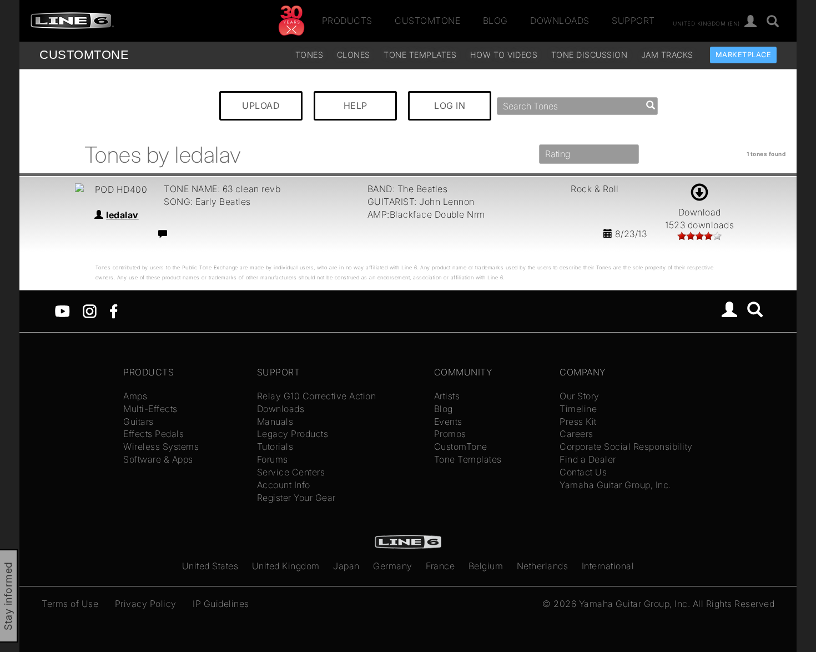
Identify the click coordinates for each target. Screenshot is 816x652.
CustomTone (427, 20)
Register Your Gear (296, 497)
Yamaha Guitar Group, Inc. (615, 484)
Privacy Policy (146, 603)
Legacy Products (293, 433)
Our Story (580, 396)
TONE (84, 55)
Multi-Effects (150, 408)
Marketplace (744, 55)
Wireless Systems (161, 446)
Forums (272, 459)
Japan (346, 565)
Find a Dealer (588, 459)
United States (210, 565)
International (608, 565)
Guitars (138, 421)
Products (347, 20)
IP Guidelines (221, 603)
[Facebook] (113, 310)
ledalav (122, 214)
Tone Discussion (589, 54)
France (440, 565)
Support (633, 20)
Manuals (275, 421)
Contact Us (583, 472)
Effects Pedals (153, 433)
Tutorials (275, 446)
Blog (495, 20)
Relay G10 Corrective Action (316, 396)
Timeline (578, 408)
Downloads (560, 20)
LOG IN (449, 105)
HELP (355, 105)
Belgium (486, 565)
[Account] (750, 21)
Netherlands (542, 565)
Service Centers (291, 472)
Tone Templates (420, 54)
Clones (353, 54)
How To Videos (504, 54)
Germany (392, 565)
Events (448, 421)
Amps (135, 396)
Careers (576, 433)
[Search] (773, 21)
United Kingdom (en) (706, 22)
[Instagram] (89, 310)
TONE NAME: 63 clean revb (222, 188)
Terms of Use (70, 603)
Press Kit (578, 421)
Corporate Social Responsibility (626, 446)
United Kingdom (286, 565)
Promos (450, 433)
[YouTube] (62, 310)
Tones (309, 54)
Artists (447, 396)
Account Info (283, 484)
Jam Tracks (667, 54)
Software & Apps (158, 459)
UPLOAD (261, 105)
